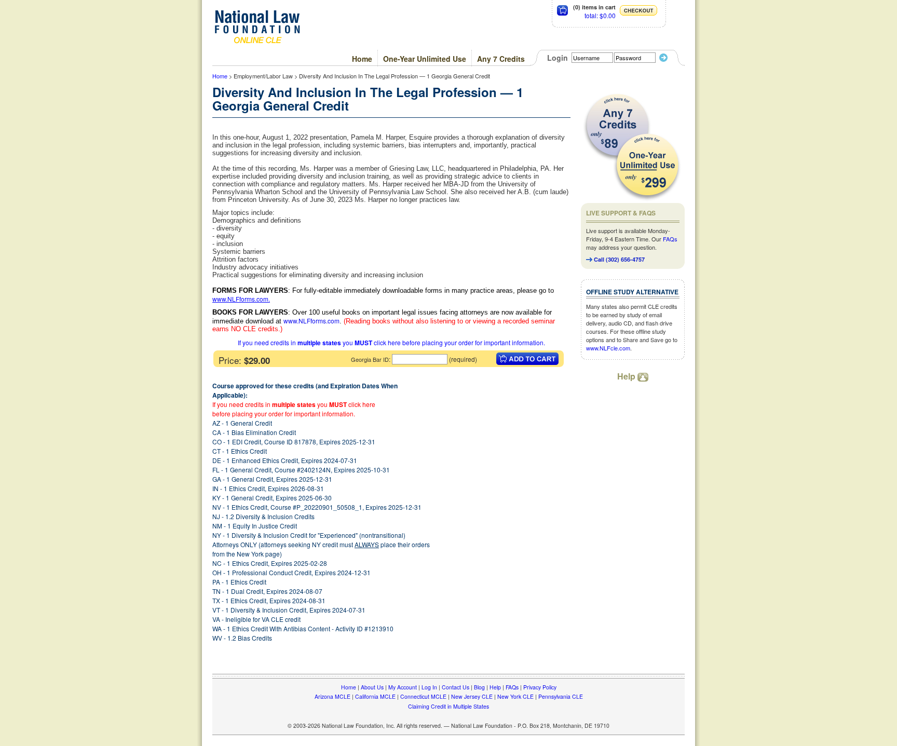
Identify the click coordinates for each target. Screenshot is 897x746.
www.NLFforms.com (240, 298)
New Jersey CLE (472, 696)
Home (362, 58)
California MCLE (375, 696)
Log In (429, 687)
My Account (402, 687)
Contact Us (455, 687)
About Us (372, 687)
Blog (479, 687)
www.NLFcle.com (608, 348)
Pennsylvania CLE (560, 696)
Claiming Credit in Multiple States (448, 706)
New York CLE (515, 696)
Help (627, 376)
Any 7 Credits (501, 58)
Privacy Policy (539, 687)
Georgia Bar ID (370, 359)
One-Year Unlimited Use (424, 58)
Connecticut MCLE (423, 696)
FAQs (670, 239)
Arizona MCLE (332, 696)
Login (557, 57)
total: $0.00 (600, 15)
